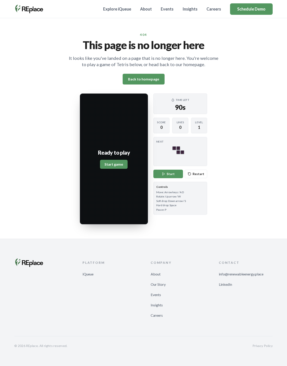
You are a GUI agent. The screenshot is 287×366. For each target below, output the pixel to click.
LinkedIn (225, 284)
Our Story (158, 284)
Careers (214, 8)
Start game (113, 164)
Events (167, 8)
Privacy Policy (262, 346)
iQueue (88, 274)
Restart (198, 174)
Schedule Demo (251, 8)
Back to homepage (143, 79)
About (146, 8)
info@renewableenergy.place (241, 274)
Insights (190, 8)
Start (171, 174)
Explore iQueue (117, 8)
